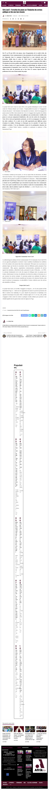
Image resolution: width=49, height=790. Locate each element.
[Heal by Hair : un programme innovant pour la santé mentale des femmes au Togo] (29, 766)
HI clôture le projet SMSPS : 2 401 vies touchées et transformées (29, 758)
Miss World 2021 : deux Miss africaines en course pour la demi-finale (21, 456)
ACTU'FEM (4, 741)
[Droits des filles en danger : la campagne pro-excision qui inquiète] (19, 729)
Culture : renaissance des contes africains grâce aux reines (16, 661)
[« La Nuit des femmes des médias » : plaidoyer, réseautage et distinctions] (41, 729)
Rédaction (9, 15)
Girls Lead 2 (20, 310)
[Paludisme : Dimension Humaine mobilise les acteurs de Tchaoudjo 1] (20, 752)
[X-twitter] (10, 774)
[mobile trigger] (4, 3)
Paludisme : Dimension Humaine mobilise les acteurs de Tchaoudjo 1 (19, 758)
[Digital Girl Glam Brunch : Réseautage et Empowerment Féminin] (20, 766)
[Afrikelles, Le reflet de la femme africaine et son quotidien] (24, 2)
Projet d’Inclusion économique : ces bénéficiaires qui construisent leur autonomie (6, 736)
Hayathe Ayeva (26, 310)
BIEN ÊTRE (19, 753)
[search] (42, 3)
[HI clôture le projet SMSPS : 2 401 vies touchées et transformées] (29, 752)
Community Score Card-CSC (12, 310)
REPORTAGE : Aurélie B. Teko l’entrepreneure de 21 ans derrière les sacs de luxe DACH (16, 537)
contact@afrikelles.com (9, 769)
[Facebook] (7, 774)
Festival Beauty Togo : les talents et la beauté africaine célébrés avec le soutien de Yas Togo (30, 736)
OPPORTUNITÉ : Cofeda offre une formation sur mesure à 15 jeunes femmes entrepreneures (16, 602)
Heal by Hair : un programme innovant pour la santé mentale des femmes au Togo (29, 774)
